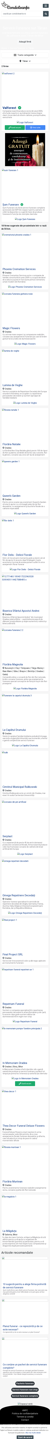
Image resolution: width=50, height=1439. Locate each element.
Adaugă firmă (25, 41)
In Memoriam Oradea (15, 1063)
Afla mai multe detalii (33, 1433)
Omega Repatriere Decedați (19, 895)
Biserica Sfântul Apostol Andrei (21, 610)
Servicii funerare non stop (25, 1390)
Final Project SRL (13, 954)
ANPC (25, 1410)
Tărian (25, 61)
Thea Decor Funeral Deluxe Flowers (24, 1125)
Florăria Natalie (12, 444)
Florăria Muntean (12, 1181)
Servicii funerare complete (25, 1396)
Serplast (7, 836)
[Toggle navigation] (46, 6)
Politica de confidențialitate (25, 1413)
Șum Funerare (11, 204)
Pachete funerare (25, 1383)
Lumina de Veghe (13, 385)
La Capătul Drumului (14, 729)
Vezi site (36, 127)
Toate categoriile (25, 55)
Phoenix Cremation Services (19, 269)
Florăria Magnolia (13, 664)
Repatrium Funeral (13, 1003)
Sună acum (16, 127)
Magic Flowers (11, 328)
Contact (25, 1420)
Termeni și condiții (25, 1416)
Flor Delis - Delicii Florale (17, 554)
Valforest (9, 108)
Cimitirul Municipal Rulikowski (20, 786)
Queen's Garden (11, 495)
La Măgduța (9, 1231)
